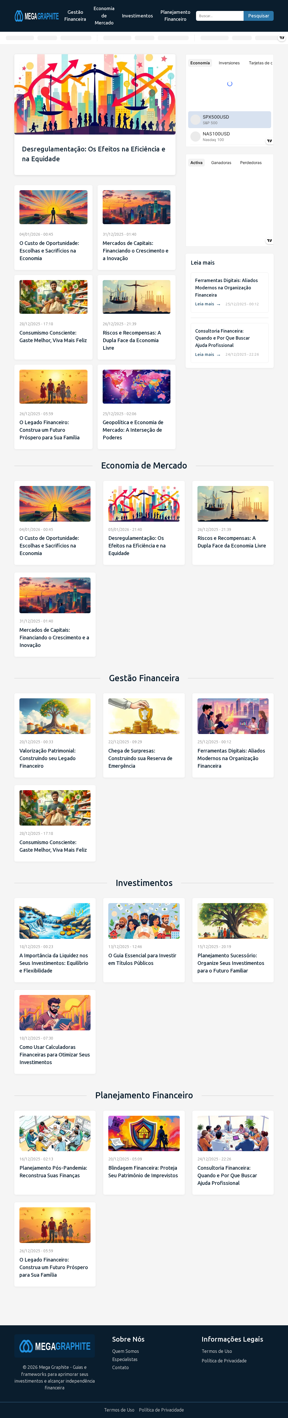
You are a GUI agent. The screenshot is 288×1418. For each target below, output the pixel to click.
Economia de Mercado (104, 16)
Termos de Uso (217, 1351)
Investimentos (137, 16)
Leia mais (208, 303)
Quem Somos (125, 1351)
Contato (120, 1367)
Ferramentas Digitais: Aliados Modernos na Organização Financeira (226, 287)
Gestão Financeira (75, 15)
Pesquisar (258, 16)
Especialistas (125, 1359)
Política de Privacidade (224, 1361)
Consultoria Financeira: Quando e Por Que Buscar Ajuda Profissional (222, 338)
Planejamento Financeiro (175, 15)
